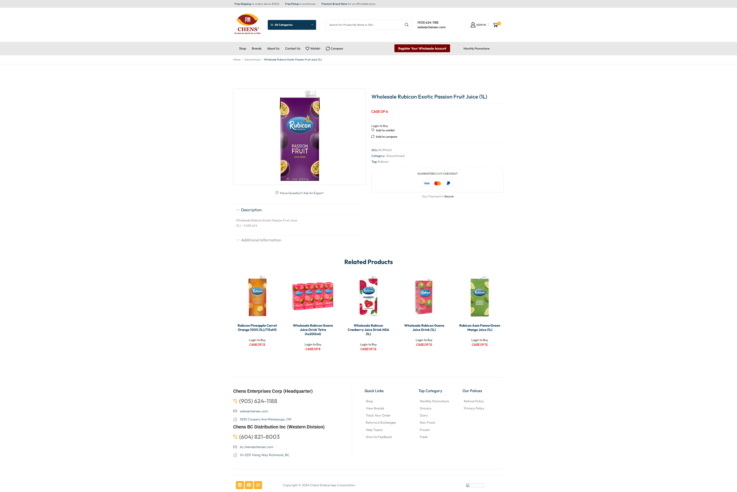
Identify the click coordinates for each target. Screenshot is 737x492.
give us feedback (379, 437)
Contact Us (292, 48)
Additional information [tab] (261, 239)
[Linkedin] (240, 485)
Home (237, 59)
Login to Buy (379, 126)
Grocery (426, 408)
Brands (256, 48)
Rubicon (383, 161)
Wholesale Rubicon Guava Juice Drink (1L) (424, 327)
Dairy (424, 415)
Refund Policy (474, 401)
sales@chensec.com (431, 27)
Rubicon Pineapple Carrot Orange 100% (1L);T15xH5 (257, 327)
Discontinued (252, 59)
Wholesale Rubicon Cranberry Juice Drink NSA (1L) (368, 329)
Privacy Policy (474, 408)
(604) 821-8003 (259, 436)
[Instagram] (258, 485)
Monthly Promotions (477, 48)
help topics (374, 430)
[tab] (299, 210)
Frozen (425, 430)
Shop (242, 48)
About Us (273, 48)
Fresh (424, 437)
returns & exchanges (381, 422)
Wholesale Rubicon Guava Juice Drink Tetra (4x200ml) (313, 329)
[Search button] (406, 25)
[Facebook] (249, 485)
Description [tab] (251, 209)
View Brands (375, 408)
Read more (274, 295)
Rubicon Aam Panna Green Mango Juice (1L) (479, 327)
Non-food (427, 422)
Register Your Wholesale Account (422, 48)
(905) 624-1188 (427, 22)
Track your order (378, 415)
